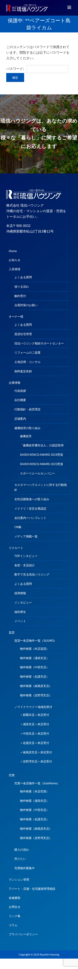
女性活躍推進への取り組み (31, 499)
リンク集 (14, 916)
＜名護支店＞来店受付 (34, 743)
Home (13, 251)
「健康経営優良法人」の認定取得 (42, 445)
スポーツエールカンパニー (37, 473)
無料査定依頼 (23, 371)
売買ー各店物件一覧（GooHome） (37, 783)
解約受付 (20, 296)
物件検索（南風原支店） (36, 686)
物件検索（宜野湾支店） (36, 695)
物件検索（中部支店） (34, 667)
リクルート (16, 548)
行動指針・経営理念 (27, 409)
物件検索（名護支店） (34, 676)
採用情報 (20, 593)
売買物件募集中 (24, 868)
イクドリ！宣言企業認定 (30, 508)
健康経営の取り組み (27, 428)
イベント (20, 621)
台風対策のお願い (26, 305)
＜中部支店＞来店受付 (34, 733)
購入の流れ (21, 849)
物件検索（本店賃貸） (34, 648)
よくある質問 (23, 277)
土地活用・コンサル (27, 362)
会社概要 (20, 400)
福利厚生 (20, 612)
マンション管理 (19, 879)
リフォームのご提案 (27, 352)
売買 (12, 775)
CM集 (17, 527)
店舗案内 (20, 418)
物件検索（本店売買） (34, 791)
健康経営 (26, 436)
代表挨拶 (20, 391)
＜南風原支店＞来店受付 (36, 752)
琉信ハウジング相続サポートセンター (39, 343)
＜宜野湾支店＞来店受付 (36, 761)
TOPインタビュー (25, 556)
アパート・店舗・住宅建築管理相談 (32, 888)
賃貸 (12, 632)
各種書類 (14, 898)
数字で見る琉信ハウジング (31, 574)
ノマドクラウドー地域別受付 (33, 707)
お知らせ (14, 260)
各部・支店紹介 (24, 565)
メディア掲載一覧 (26, 536)
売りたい (20, 858)
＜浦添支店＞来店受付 (34, 724)
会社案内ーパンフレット (30, 518)
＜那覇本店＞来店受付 (34, 715)
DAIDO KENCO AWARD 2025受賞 (41, 464)
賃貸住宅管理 (23, 334)
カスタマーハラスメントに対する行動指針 (40, 487)
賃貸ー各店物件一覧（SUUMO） (35, 640)
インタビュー (23, 602)
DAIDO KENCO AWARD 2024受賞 (41, 454)
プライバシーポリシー (23, 934)
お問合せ (14, 907)
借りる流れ (21, 286)
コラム (13, 925)
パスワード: (15, 68)
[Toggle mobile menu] (69, 7)
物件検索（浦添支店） (34, 658)
